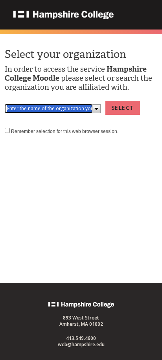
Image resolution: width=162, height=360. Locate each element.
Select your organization (65, 54)
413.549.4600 (81, 338)
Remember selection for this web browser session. (64, 131)
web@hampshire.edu (81, 344)
